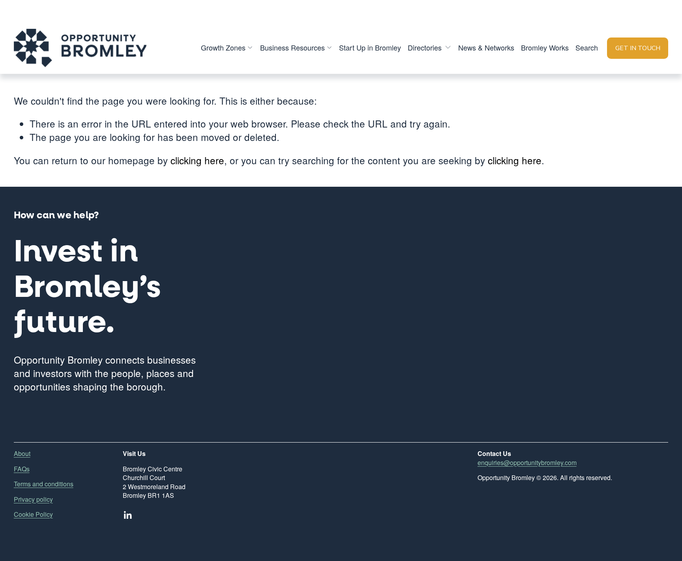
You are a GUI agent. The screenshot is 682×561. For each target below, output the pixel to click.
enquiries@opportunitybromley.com (527, 462)
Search (586, 47)
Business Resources (292, 47)
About (22, 453)
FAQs (22, 469)
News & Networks (486, 47)
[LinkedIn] (127, 515)
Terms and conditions (43, 484)
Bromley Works (545, 47)
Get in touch (637, 48)
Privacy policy (33, 499)
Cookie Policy (33, 514)
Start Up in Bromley (370, 47)
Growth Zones (223, 47)
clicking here (197, 160)
